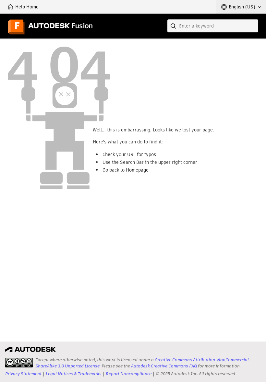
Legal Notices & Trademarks (74, 374)
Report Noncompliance (128, 374)
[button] (241, 7)
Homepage (137, 170)
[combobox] (212, 25)
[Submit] (173, 25)
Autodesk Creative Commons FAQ (164, 366)
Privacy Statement (23, 374)
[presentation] (19, 362)
